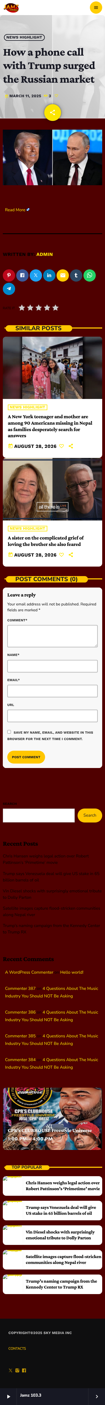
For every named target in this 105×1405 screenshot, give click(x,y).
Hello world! (71, 972)
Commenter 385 (20, 1036)
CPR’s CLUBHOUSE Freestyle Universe (50, 1130)
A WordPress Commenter (29, 972)
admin (44, 254)
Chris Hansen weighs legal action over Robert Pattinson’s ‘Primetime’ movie (63, 1185)
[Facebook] (24, 1371)
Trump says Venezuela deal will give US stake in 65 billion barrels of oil (61, 1210)
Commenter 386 (20, 1012)
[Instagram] (17, 1371)
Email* (13, 680)
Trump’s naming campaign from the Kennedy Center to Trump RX (61, 1283)
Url (10, 705)
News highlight (24, 37)
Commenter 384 (20, 1060)
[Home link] (11, 7)
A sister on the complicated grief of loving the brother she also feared (45, 541)
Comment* (17, 620)
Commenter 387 (20, 989)
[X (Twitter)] (10, 1371)
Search (10, 804)
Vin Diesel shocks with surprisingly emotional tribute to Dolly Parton (60, 1234)
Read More (15, 210)
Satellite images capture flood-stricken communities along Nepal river (63, 1259)
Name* (13, 655)
